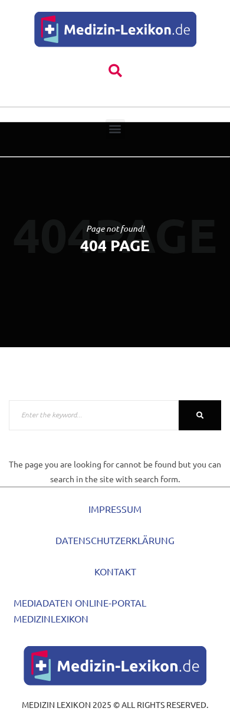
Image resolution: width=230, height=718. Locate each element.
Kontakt (115, 571)
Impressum (115, 509)
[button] (115, 71)
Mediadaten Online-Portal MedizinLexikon (80, 610)
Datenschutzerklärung (115, 540)
